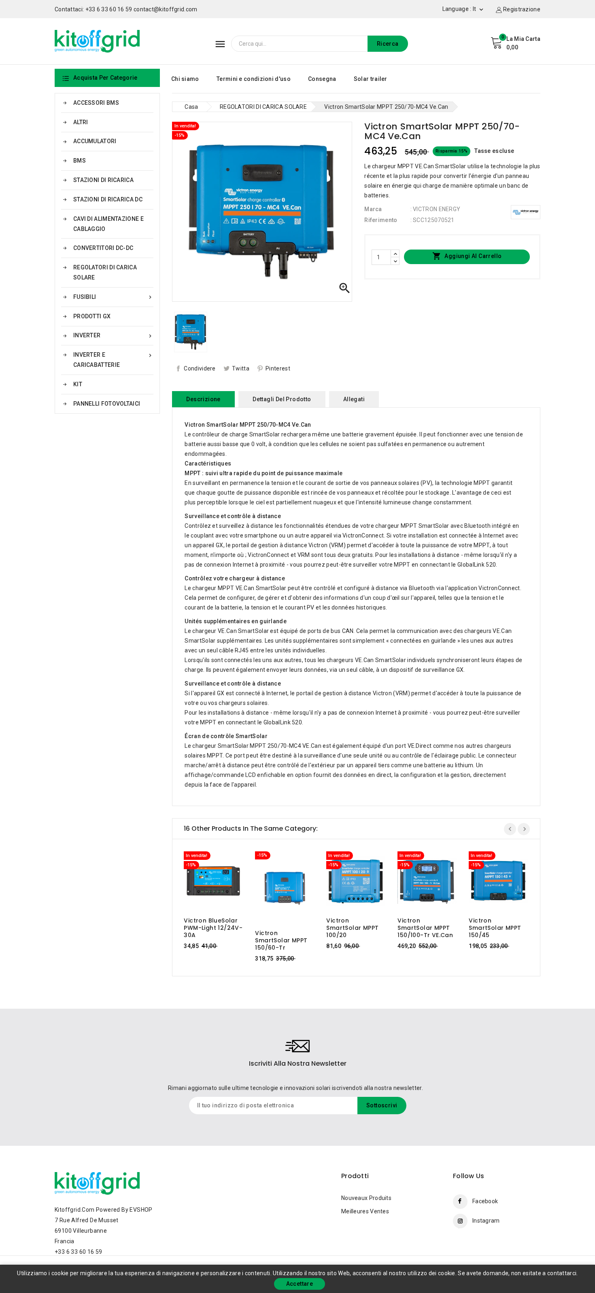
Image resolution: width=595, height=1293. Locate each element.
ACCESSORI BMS (96, 102)
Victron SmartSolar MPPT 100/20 (352, 928)
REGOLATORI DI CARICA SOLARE (105, 272)
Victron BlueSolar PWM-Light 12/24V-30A (213, 928)
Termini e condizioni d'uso (254, 79)
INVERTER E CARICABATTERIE (113, 359)
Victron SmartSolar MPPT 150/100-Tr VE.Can (425, 928)
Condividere (199, 368)
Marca (373, 209)
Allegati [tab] (354, 399)
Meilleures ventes (365, 1211)
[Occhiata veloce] (221, 883)
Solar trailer (370, 79)
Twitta (240, 368)
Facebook (485, 1201)
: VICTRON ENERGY (435, 209)
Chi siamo (185, 79)
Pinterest (278, 368)
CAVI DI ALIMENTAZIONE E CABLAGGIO (108, 224)
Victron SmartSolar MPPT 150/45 (495, 928)
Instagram (486, 1220)
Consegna (322, 79)
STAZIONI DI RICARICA (103, 180)
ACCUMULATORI (95, 141)
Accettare (299, 1283)
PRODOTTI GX (91, 316)
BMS (79, 160)
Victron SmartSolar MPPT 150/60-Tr (281, 940)
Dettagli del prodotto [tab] (282, 399)
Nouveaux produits (366, 1198)
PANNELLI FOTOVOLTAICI (106, 403)
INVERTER (113, 335)
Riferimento (380, 220)
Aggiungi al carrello (467, 256)
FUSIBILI (113, 297)
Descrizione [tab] (203, 399)
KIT (77, 384)
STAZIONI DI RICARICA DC (107, 199)
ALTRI (80, 122)
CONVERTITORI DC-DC (103, 248)
